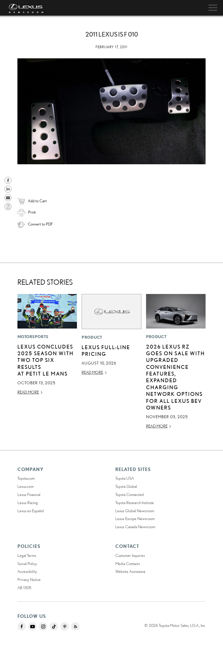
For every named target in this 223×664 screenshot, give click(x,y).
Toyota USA (124, 478)
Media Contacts (127, 563)
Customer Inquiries (130, 555)
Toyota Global (126, 486)
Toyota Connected (129, 494)
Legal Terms (26, 555)
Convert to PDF (40, 224)
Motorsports (32, 336)
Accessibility (27, 571)
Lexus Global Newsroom (134, 510)
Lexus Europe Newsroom (135, 518)
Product (92, 337)
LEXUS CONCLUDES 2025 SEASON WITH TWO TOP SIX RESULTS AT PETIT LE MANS (45, 360)
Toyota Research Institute (134, 502)
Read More (28, 392)
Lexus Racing (27, 502)
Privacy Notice (29, 579)
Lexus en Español (30, 510)
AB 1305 (24, 587)
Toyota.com (26, 478)
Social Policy (27, 563)
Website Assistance (130, 571)
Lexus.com (25, 486)
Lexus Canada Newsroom (135, 526)
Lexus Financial (28, 494)
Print (32, 212)
